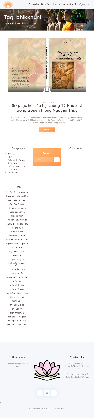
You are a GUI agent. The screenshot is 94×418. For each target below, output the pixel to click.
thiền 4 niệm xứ (17, 297)
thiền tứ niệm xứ (17, 313)
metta (23, 236)
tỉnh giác (11, 325)
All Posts (16, 23)
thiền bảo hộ (17, 301)
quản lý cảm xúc (17, 289)
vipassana (22, 325)
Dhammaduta (35, 409)
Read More (47, 130)
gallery (10, 154)
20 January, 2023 (47, 102)
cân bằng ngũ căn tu (17, 208)
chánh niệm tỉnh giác (17, 200)
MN (26, 240)
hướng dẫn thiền (17, 212)
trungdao (22, 317)
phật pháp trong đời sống (17, 264)
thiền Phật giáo (17, 305)
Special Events (14, 173)
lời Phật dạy (22, 224)
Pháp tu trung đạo (17, 259)
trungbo (11, 317)
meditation (13, 236)
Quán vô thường (17, 285)
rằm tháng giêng (13, 293)
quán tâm (17, 281)
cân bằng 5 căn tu (17, 204)
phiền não (17, 256)
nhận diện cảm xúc (17, 252)
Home (7, 23)
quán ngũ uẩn (17, 273)
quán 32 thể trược (17, 269)
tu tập (23, 321)
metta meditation (14, 240)
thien (26, 293)
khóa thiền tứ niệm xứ (17, 220)
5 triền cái (10, 192)
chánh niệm (22, 196)
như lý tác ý (17, 248)
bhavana (10, 196)
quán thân (23, 277)
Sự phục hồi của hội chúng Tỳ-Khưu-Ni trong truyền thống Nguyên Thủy (47, 108)
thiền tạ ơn (17, 309)
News (9, 157)
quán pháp (11, 277)
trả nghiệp (13, 321)
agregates (23, 192)
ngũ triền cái (12, 244)
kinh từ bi (10, 224)
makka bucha (17, 232)
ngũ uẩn (24, 244)
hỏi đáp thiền (17, 216)
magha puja (17, 228)
